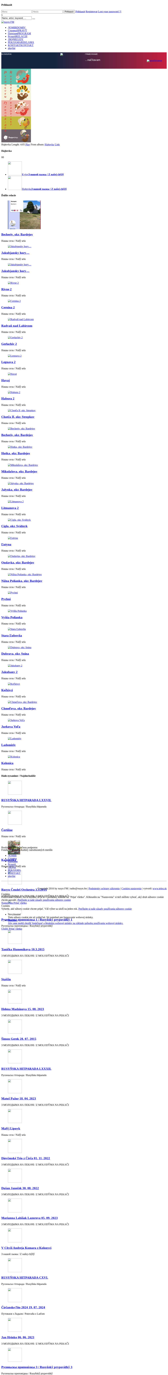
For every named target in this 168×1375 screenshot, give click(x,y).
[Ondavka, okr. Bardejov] (84, 556)
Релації (17, 36)
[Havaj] (84, 374)
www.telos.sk (160, 888)
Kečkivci (7, 690)
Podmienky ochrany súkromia (104, 888)
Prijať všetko (20, 903)
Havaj (5, 380)
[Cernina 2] (84, 301)
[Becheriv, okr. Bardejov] (84, 215)
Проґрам (19, 33)
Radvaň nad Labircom (16, 325)
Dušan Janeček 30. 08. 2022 (20, 1188)
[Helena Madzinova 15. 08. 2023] (84, 997)
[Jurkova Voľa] (84, 720)
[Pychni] (84, 592)
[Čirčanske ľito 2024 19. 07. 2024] (84, 1295)
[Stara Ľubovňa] (84, 629)
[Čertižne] (84, 818)
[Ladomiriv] (84, 738)
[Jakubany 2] (84, 665)
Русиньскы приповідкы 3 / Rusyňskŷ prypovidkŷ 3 (36, 1367)
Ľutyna (6, 544)
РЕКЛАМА (21, 42)
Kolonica (7, 763)
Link (57, 144)
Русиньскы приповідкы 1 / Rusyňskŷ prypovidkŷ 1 (36, 919)
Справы (17, 30)
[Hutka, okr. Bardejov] (84, 447)
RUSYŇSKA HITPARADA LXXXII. (26, 1068)
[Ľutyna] (84, 538)
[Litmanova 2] (84, 501)
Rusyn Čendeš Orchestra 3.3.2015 (24, 889)
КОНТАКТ (20, 45)
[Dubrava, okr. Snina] (84, 647)
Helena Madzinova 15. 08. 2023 (22, 1009)
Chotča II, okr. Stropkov (17, 417)
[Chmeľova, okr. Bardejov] (84, 702)
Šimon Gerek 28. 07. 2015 (18, 1039)
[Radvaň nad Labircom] (84, 319)
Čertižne (6, 830)
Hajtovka (49, 144)
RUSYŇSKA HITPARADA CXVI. (24, 1277)
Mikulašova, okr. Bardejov (19, 471)
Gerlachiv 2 (9, 344)
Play (27, 144)
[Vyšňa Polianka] (84, 611)
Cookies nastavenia (131, 888)
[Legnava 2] (84, 355)
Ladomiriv (8, 745)
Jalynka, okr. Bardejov (16, 489)
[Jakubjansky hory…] (84, 246)
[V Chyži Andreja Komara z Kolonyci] (84, 1235)
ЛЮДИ (15, 39)
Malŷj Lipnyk (10, 1128)
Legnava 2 (8, 362)
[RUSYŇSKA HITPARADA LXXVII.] (84, 788)
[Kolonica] (84, 756)
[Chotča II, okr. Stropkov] (84, 410)
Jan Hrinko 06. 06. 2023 (17, 1337)
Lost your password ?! (109, 11)
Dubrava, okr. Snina (15, 653)
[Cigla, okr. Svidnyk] (84, 519)
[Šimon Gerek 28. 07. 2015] (84, 1027)
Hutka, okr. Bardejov (15, 453)
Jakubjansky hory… (15, 252)
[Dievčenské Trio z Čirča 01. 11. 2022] (84, 1146)
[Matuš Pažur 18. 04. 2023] (84, 1086)
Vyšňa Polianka (11, 617)
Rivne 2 (6, 289)
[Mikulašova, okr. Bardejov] (84, 465)
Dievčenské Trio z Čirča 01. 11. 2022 (25, 1158)
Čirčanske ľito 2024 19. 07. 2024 (23, 1307)
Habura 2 (7, 398)
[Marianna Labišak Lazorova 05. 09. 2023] (84, 1206)
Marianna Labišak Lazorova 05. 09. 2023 (29, 1218)
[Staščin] (84, 967)
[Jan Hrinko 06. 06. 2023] (84, 1325)
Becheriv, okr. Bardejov (17, 234)
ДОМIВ (17, 27)
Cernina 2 (8, 307)
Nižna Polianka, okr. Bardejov (21, 581)
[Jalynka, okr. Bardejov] (84, 483)
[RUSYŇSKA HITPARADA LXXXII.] (84, 1056)
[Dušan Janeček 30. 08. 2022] (84, 1176)
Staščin (6, 979)
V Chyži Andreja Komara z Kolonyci (26, 1248)
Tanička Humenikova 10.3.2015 (22, 949)
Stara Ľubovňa (11, 635)
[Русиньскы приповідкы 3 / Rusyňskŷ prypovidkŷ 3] (84, 1355)
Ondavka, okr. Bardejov (17, 562)
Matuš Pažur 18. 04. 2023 (18, 1098)
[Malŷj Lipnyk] (84, 1116)
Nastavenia (7, 903)
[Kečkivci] (84, 684)
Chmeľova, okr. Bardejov (18, 708)
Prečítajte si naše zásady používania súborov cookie (44, 900)
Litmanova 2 (10, 508)
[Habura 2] (84, 392)
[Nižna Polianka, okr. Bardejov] (84, 574)
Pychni (6, 599)
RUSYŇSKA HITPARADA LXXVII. (26, 800)
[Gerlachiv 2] (84, 337)
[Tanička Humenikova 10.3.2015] (84, 937)
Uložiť (5, 928)
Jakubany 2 (9, 672)
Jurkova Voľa (10, 726)
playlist (11, 48)
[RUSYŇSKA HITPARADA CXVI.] (84, 1265)
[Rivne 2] (84, 282)
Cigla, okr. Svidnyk (14, 526)
